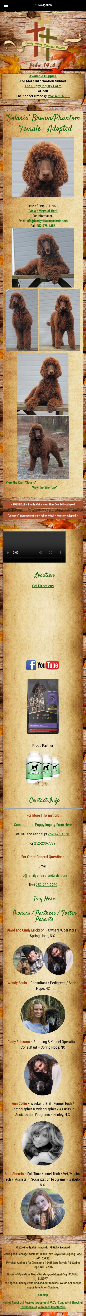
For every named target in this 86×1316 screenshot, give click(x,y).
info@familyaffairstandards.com (47, 221)
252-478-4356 (59, 96)
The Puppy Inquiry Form (42, 86)
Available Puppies (43, 76)
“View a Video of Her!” (43, 211)
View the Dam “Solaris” (21, 482)
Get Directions (43, 586)
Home (6, 1302)
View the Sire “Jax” (44, 487)
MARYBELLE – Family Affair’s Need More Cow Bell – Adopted (44, 504)
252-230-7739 (45, 843)
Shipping (77, 1302)
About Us (17, 1302)
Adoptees (42, 1302)
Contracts (64, 1302)
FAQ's (53, 1302)
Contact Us (59, 1307)
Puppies (29, 1302)
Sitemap (43, 1295)
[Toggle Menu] (6, 5)
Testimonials (28, 1307)
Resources (44, 1307)
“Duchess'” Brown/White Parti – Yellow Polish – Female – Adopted (42, 515)
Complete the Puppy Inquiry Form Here (43, 824)
